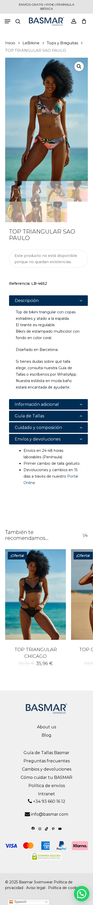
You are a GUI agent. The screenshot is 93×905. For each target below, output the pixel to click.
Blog (46, 735)
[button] (79, 66)
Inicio (10, 43)
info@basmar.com (49, 814)
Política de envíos (46, 785)
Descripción (27, 300)
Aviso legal (35, 887)
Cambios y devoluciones (46, 769)
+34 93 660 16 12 (48, 801)
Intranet (46, 793)
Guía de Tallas (29, 415)
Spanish (19, 902)
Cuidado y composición (38, 427)
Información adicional (37, 404)
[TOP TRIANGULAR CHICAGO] (35, 594)
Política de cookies (65, 887)
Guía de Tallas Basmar (46, 752)
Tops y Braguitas (62, 43)
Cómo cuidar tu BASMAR (46, 777)
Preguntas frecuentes (47, 761)
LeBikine (31, 43)
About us (46, 727)
